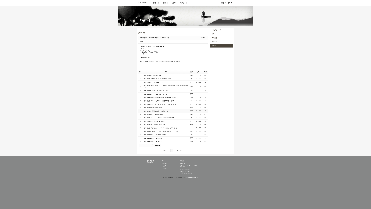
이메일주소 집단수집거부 (192, 177)
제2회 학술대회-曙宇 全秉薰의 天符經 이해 (154, 124)
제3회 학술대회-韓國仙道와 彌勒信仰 (153, 107)
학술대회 (214, 41)
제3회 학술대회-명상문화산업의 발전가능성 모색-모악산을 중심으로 (160, 97)
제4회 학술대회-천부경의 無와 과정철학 (153, 82)
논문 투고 (174, 3)
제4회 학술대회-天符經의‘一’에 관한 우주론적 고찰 (156, 90)
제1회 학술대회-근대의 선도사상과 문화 (153, 138)
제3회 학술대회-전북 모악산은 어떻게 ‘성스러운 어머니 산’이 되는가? (160, 104)
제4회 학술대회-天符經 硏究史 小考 (152, 75)
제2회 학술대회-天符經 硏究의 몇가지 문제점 (154, 121)
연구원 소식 (183, 3)
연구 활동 (165, 3)
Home (163, 160)
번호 (140, 72)
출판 (213, 34)
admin (141, 41)
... (174, 150)
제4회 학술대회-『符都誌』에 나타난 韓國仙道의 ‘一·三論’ (157, 79)
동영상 (214, 45)
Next (181, 150)
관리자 (191, 75)
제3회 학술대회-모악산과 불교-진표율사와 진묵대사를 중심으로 (159, 101)
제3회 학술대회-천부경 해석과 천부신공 (153, 114)
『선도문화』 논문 (216, 30)
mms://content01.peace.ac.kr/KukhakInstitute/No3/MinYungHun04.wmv (160, 61)
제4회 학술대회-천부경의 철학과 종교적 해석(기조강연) (157, 94)
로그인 (222, 3)
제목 (166, 72)
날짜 (198, 72)
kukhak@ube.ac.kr (188, 173)
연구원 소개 (156, 3)
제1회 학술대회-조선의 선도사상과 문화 (153, 141)
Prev (165, 150)
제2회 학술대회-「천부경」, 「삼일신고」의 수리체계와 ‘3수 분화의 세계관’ (160, 128)
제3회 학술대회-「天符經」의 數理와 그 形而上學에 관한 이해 (154, 38)
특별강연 (214, 38)
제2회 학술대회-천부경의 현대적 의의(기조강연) (155, 134)
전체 (229, 3)
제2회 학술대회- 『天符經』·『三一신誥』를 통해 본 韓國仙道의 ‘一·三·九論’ (161, 131)
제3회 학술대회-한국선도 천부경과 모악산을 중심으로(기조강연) (159, 118)
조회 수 (205, 72)
